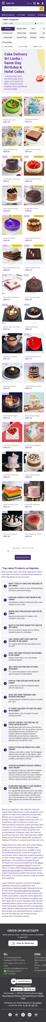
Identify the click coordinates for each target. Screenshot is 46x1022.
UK (30, 1005)
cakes (28, 588)
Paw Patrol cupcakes (31, 868)
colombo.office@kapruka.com (16, 968)
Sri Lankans (37, 1003)
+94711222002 (9, 974)
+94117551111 (20, 963)
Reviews (18, 996)
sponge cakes (28, 827)
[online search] (41, 8)
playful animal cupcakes (11, 870)
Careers (41, 996)
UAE (33, 1005)
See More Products (22, 557)
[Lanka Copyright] (5, 1003)
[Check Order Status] (38, 4)
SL (24, 1005)
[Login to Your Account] (42, 4)
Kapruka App (26, 985)
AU (27, 1005)
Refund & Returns (30, 996)
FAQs (23, 998)
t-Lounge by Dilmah (23, 865)
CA (36, 1005)
